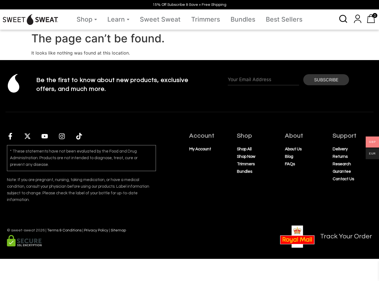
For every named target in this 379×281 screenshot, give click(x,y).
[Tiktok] (79, 136)
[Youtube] (44, 136)
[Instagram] (62, 136)
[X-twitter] (27, 136)
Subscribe (326, 80)
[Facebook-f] (10, 136)
